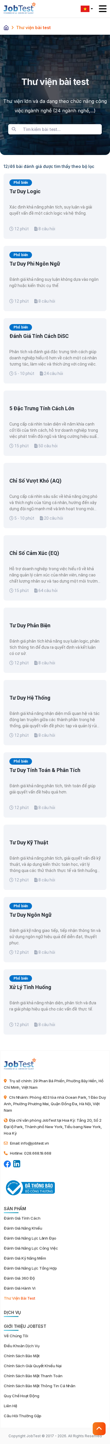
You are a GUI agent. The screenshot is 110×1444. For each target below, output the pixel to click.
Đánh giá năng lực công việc (31, 1248)
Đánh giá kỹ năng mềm (25, 1258)
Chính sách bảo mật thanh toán (33, 1375)
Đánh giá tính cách (22, 1218)
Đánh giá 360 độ (19, 1278)
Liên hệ (10, 1405)
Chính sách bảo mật (22, 1355)
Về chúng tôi (16, 1335)
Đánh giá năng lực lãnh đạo (30, 1238)
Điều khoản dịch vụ (22, 1345)
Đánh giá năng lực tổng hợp (30, 1268)
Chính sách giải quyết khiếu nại (33, 1365)
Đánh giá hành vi (19, 1288)
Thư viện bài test (19, 1298)
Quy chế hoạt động (21, 1395)
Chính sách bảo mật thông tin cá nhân (39, 1385)
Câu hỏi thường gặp (22, 1415)
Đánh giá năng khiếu (23, 1228)
